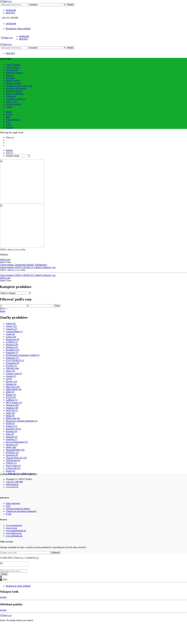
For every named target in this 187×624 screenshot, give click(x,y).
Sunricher (12, 455)
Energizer (12, 352)
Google (11, 376)
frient (10, 371)
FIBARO (12, 368)
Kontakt (9, 127)
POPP (10, 423)
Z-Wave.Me (13, 468)
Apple (10, 334)
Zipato (10, 471)
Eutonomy (12, 358)
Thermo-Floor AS (16, 458)
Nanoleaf (12, 405)
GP (9, 379)
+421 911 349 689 (14, 481)
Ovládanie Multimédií (16, 88)
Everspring (12, 363)
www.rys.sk (11, 528)
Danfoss (12, 347)
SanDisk (11, 439)
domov (9, 111)
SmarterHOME (15, 450)
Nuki (10, 413)
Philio (10, 415)
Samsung (12, 436)
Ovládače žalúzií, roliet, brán (19, 85)
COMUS (12, 342)
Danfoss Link (12, 70)
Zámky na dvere (13, 104)
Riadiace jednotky (14, 91)
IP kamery (10, 78)
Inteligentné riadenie (24, 264)
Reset (2, 311)
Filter (57, 306)
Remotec (11, 431)
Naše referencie (13, 119)
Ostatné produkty (14, 83)
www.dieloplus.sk (14, 536)
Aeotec (11, 326)
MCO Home (14, 402)
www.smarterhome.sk (16, 530)
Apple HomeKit (13, 64)
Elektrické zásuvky (14, 72)
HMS (10, 392)
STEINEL (12, 452)
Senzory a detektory (15, 93)
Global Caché (14, 373)
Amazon (11, 329)
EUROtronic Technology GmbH (22, 355)
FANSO (11, 365)
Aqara (11, 337)
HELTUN (13, 387)
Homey (11, 394)
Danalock (12, 344)
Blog (8, 117)
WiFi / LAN (11, 101)
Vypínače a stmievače (16, 99)
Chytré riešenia (13, 67)
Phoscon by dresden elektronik (21, 421)
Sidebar (9, 150)
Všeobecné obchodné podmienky (21, 511)
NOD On (12, 410)
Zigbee (9, 107)
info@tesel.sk (12, 484)
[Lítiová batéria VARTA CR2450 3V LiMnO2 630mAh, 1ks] (93, 203)
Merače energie (13, 80)
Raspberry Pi (13, 429)
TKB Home (13, 460)
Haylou (11, 381)
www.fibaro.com (13, 533)
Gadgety (10, 75)
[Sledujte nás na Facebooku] (20, 18)
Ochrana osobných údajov (18, 508)
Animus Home (14, 331)
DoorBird (12, 350)
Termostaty (11, 96)
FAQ (8, 122)
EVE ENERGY (15, 360)
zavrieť (3, 597)
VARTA (11, 463)
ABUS (10, 323)
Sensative (12, 444)
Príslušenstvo (41, 264)
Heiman (11, 384)
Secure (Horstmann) (17, 442)
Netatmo (12, 408)
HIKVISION (13, 389)
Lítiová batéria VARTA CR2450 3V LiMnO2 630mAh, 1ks (27, 267)
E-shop (9, 114)
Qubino (11, 426)
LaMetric (12, 400)
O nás (8, 125)
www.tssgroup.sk (14, 525)
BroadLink (12, 339)
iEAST (11, 397)
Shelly (11, 447)
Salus (10, 434)
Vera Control (13, 465)
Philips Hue (13, 418)
